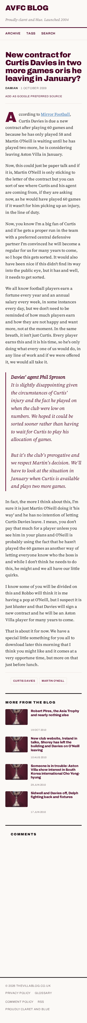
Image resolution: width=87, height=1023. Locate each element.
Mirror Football (55, 114)
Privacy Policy (18, 993)
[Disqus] (43, 896)
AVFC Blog (26, 8)
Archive (13, 33)
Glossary (43, 993)
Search (48, 33)
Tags (30, 33)
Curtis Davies (24, 680)
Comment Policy (19, 1001)
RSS (41, 1001)
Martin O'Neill (53, 680)
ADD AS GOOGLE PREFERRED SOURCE (33, 96)
